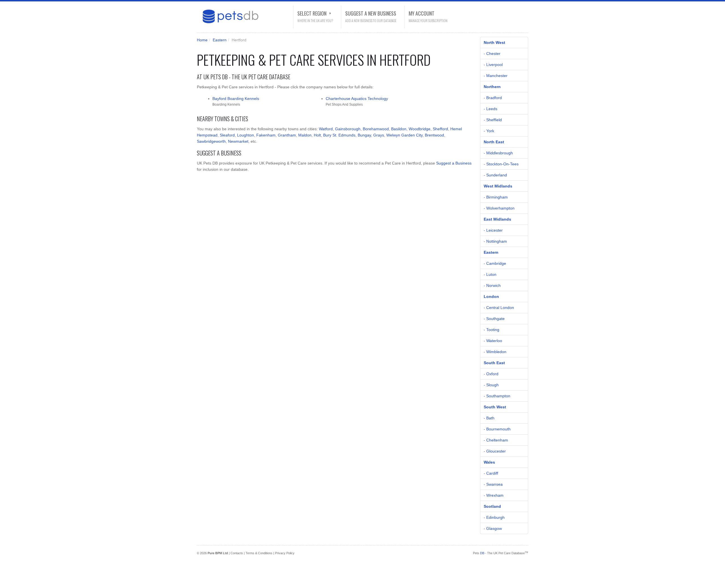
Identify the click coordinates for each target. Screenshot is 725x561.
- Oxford (491, 374)
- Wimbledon (495, 351)
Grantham (287, 135)
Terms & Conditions (259, 553)
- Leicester (493, 230)
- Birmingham (496, 197)
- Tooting (491, 329)
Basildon (398, 129)
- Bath (489, 418)
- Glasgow (493, 528)
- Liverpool (493, 64)
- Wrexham (494, 495)
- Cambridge (495, 263)
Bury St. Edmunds (339, 135)
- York (489, 131)
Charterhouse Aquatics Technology (357, 98)
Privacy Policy (285, 553)
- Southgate (494, 318)
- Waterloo (493, 340)
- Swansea (493, 484)
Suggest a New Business (370, 13)
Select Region (312, 13)
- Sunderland (495, 175)
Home (202, 40)
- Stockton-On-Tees (501, 164)
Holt (317, 135)
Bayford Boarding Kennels (235, 98)
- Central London (499, 307)
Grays (378, 135)
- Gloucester (495, 451)
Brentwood (434, 135)
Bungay (364, 135)
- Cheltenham (496, 440)
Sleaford (227, 135)
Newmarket (238, 141)
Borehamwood (376, 129)
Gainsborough (348, 129)
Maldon (305, 135)
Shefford (440, 129)
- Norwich (492, 285)
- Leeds (490, 108)
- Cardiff (491, 473)
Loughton (245, 135)
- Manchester (496, 75)
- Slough (491, 385)
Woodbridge (419, 129)
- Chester (492, 53)
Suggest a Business (454, 163)
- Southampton (497, 396)
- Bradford (493, 97)
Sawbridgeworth (211, 141)
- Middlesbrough (498, 153)
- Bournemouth (497, 429)
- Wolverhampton (499, 208)
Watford (326, 129)
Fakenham (266, 135)
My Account (421, 13)
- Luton (490, 274)
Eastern (220, 40)
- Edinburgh (494, 517)
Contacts (237, 553)
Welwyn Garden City (404, 135)
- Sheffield (493, 120)
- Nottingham (495, 241)
